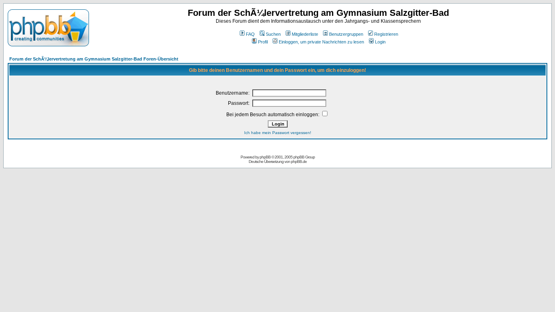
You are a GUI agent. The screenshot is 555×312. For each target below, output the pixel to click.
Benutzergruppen (346, 34)
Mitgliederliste (305, 34)
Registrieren (386, 34)
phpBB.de (299, 161)
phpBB (265, 157)
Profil (263, 41)
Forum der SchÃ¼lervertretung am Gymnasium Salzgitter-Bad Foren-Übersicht (93, 58)
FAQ (250, 34)
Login (380, 41)
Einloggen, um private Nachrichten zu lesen (321, 41)
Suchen (273, 34)
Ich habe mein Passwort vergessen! (277, 132)
